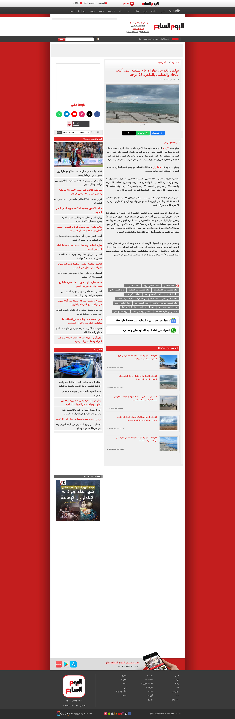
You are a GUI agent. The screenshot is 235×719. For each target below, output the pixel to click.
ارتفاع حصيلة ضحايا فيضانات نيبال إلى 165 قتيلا (78, 419)
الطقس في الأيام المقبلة (166, 311)
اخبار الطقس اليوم (122, 303)
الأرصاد (165, 148)
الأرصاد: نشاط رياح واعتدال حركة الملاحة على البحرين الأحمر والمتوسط (137, 377)
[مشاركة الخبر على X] (129, 133)
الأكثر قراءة (97, 349)
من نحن (83, 705)
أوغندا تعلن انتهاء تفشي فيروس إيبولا (154, 39)
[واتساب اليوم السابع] (59, 114)
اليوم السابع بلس (121, 311)
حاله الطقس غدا (129, 307)
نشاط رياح (157, 167)
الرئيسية (175, 62)
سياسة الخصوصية (70, 705)
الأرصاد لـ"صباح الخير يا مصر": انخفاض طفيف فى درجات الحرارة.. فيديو (136, 439)
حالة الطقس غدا (132, 285)
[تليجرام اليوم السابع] (67, 114)
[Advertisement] (117, 630)
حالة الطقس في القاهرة (139, 290)
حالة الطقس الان (117, 290)
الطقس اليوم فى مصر (142, 311)
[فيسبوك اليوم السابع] (97, 114)
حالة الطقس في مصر (154, 294)
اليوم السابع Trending (92, 139)
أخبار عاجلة (162, 62)
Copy (59, 132)
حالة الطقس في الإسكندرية (165, 290)
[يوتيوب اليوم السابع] (74, 114)
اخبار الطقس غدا (142, 303)
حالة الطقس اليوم (151, 285)
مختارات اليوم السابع (92, 476)
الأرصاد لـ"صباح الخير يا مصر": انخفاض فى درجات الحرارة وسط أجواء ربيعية (136, 357)
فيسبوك (155, 133)
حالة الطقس (169, 285)
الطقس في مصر (133, 294)
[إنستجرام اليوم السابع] (82, 114)
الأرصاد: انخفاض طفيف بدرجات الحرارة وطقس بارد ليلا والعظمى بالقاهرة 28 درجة (137, 418)
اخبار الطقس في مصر (168, 307)
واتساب (141, 133)
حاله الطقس (172, 294)
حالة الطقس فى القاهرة (147, 298)
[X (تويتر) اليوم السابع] (89, 114)
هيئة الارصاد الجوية (125, 298)
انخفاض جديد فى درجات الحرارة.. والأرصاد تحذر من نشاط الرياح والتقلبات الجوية (135, 398)
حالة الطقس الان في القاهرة (165, 303)
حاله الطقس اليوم (169, 298)
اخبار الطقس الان (147, 307)
